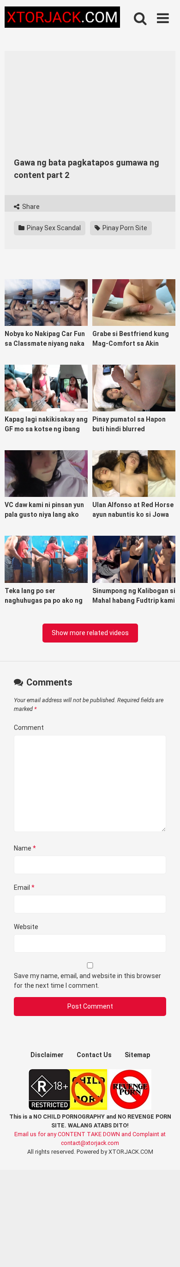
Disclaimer (47, 1055)
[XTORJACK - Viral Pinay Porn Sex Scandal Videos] (62, 18)
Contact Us (94, 1055)
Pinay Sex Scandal (53, 228)
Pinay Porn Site (124, 228)
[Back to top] (162, 1248)
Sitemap (137, 1055)
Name (25, 848)
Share (30, 206)
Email (24, 887)
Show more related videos (90, 633)
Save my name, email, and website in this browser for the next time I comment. (87, 980)
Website (26, 926)
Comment (29, 727)
